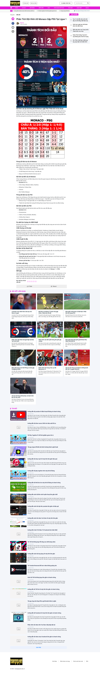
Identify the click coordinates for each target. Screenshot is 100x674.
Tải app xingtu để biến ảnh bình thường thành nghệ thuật (63, 10)
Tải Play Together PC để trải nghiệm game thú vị (39, 10)
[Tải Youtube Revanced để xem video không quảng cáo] (18, 570)
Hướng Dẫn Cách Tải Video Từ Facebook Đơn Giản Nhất (42, 530)
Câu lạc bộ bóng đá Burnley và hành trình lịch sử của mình (23, 396)
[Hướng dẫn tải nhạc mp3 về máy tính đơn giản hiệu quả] (18, 463)
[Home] (13, 18)
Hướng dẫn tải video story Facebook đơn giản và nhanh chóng (44, 636)
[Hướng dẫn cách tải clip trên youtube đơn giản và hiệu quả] (18, 510)
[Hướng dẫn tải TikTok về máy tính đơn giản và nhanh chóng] (18, 593)
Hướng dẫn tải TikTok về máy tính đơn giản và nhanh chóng (43, 589)
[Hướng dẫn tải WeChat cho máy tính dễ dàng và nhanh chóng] (18, 487)
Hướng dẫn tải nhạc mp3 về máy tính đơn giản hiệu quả (42, 459)
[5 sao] (36, 281)
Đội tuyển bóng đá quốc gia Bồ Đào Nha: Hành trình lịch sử (76, 340)
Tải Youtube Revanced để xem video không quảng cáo (42, 565)
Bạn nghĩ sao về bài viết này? (21, 281)
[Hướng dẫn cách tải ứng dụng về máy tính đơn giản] (18, 558)
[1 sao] (28, 281)
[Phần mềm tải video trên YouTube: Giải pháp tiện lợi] (18, 629)
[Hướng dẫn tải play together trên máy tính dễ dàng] (18, 475)
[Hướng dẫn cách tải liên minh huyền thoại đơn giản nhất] (18, 498)
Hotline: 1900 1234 (66, 3)
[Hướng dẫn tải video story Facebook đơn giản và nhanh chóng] (18, 641)
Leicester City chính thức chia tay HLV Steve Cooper (22, 312)
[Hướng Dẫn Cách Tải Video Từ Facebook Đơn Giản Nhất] (18, 534)
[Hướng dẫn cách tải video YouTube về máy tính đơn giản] (18, 522)
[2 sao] (30, 281)
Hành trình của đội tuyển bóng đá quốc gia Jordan (50, 340)
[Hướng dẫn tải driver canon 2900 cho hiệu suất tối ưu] (18, 427)
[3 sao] (32, 281)
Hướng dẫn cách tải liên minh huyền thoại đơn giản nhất (42, 494)
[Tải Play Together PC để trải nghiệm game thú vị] (18, 439)
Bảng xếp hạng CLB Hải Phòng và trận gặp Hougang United (23, 368)
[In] (13, 31)
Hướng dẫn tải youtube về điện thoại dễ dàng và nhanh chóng (44, 411)
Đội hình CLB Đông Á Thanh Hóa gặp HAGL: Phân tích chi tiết (48, 312)
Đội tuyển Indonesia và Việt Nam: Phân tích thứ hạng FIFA (75, 312)
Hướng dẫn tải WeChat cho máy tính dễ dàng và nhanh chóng (44, 482)
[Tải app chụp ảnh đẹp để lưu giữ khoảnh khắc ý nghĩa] (18, 605)
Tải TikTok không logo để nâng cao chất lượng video (41, 542)
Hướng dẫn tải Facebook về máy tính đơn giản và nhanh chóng (44, 613)
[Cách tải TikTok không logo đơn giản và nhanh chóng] (18, 581)
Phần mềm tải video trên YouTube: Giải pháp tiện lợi (41, 625)
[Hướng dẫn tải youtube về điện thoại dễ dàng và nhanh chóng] (18, 416)
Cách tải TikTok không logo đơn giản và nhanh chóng (42, 577)
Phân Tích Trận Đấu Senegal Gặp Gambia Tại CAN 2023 (23, 340)
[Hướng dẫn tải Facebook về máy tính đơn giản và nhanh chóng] (18, 617)
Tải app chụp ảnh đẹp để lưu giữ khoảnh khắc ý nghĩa (42, 601)
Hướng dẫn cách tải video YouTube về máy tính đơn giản (43, 518)
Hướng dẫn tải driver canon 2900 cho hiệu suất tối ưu (16, 10)
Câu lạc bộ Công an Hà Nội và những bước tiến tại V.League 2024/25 (76, 368)
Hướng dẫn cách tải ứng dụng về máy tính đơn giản (41, 553)
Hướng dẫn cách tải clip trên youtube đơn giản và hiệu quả (43, 506)
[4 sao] (34, 281)
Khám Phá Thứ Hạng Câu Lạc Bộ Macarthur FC (47, 368)
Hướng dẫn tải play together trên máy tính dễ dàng (41, 470)
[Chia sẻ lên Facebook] (13, 23)
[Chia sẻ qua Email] (13, 27)
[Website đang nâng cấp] (15, 3)
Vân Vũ (22, 22)
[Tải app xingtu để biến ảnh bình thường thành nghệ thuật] (18, 451)
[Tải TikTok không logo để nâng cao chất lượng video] (18, 546)
